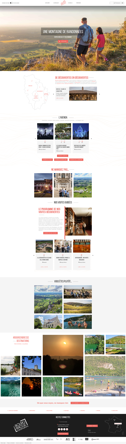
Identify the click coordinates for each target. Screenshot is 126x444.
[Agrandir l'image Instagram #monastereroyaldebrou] (31, 365)
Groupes (83, 410)
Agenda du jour (47, 159)
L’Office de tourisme (13, 410)
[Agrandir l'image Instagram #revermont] (52, 387)
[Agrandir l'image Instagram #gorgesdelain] (10, 387)
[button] (117, 2)
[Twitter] (64, 429)
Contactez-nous (62, 433)
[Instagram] (62, 429)
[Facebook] (59, 429)
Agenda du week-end (61, 159)
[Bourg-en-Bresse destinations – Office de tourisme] (21, 431)
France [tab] (89, 430)
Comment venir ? (92, 425)
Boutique (66, 410)
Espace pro (115, 410)
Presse (98, 410)
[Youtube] (67, 429)
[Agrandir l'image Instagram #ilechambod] (73, 387)
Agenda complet (62, 155)
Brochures (32, 410)
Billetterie (49, 410)
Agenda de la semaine (76, 159)
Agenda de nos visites (50, 233)
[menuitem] (47, 3)
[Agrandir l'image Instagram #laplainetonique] (10, 365)
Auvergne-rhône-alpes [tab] (92, 432)
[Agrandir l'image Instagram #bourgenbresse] (31, 387)
